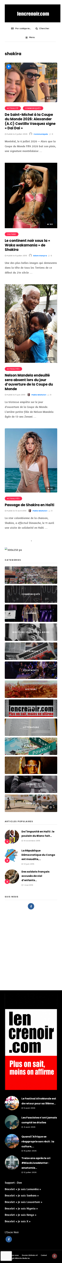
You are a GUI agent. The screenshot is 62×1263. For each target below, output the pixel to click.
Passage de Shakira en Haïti (29, 505)
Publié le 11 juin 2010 (15, 394)
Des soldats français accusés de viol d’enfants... (35, 876)
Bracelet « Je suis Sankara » (22, 1195)
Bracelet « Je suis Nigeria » (21, 1208)
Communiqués (33, 108)
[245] (31, 362)
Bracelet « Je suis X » (18, 1221)
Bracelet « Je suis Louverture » (23, 1202)
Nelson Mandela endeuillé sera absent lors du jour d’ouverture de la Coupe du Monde (29, 382)
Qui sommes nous (12, 1255)
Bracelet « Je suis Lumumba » (23, 1189)
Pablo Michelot (38, 394)
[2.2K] (31, 101)
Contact (44, 1255)
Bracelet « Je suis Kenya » (20, 1214)
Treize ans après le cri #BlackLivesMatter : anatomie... (35, 1163)
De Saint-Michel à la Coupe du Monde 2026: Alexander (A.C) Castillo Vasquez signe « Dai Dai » (30, 121)
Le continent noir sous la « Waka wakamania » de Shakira (27, 245)
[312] (31, 491)
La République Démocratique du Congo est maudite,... (38, 855)
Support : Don (13, 1182)
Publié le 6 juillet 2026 (16, 134)
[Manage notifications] (54, 1256)
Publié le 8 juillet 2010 (16, 255)
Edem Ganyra (40, 255)
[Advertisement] (31, 948)
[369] (31, 227)
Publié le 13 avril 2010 (16, 510)
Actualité (12, 108)
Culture (11, 234)
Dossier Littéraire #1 (30, 1255)
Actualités (13, 369)
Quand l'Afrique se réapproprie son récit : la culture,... (37, 1141)
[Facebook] (31, 906)
